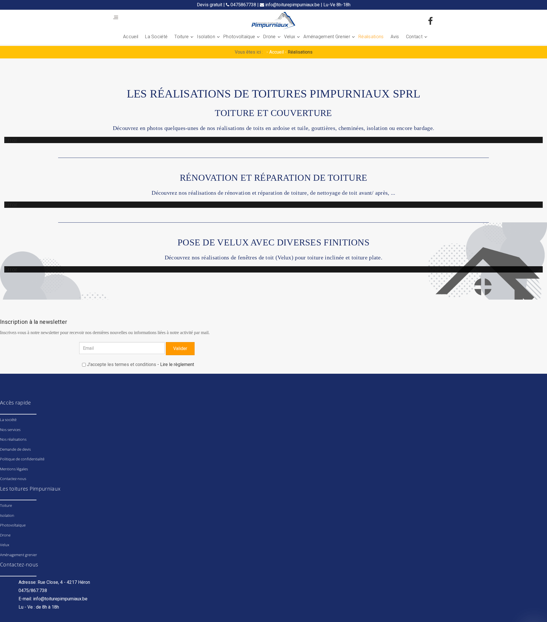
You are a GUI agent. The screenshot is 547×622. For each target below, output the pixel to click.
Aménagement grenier (326, 36)
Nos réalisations (13, 439)
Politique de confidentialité (22, 459)
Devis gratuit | (211, 4)
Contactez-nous (13, 478)
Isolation (206, 36)
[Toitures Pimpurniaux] (273, 21)
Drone (269, 36)
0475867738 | (244, 4)
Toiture (181, 36)
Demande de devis (15, 449)
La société (156, 36)
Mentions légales (14, 468)
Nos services (10, 429)
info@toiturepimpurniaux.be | (293, 4)
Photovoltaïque (239, 36)
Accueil (130, 36)
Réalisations (371, 36)
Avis (395, 36)
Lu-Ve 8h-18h (336, 4)
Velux (289, 36)
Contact (414, 36)
